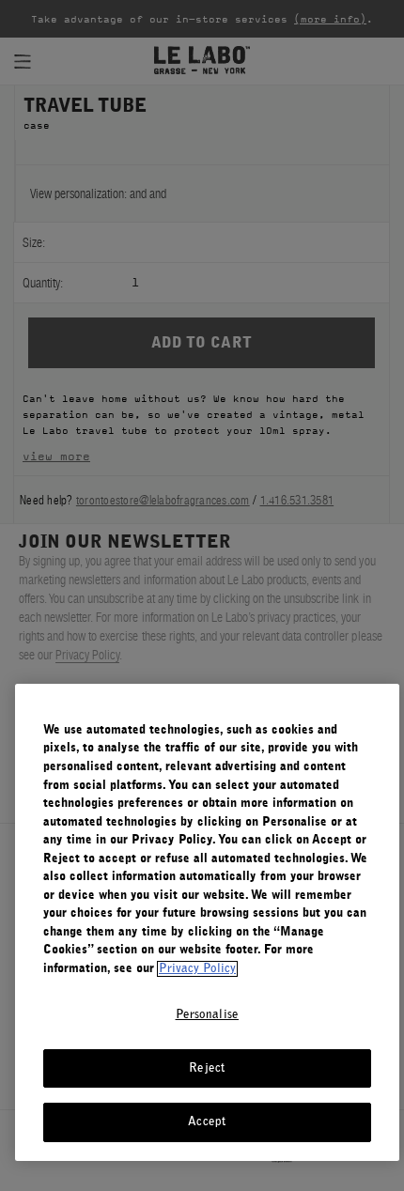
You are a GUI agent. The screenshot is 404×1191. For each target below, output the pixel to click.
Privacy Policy (197, 969)
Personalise (207, 1015)
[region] (207, 922)
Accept (206, 1122)
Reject (207, 1068)
